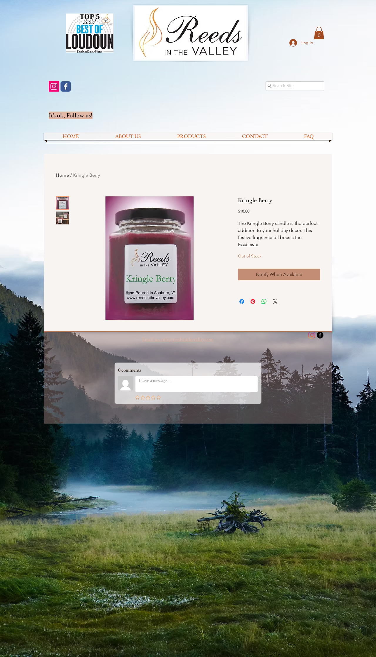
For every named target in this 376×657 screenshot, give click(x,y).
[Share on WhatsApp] (264, 301)
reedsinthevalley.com (193, 339)
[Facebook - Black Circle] (320, 335)
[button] (319, 33)
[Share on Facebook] (241, 301)
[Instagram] (311, 335)
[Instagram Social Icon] (54, 86)
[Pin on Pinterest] (252, 301)
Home (62, 175)
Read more (248, 244)
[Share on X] (275, 301)
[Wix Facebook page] (66, 86)
